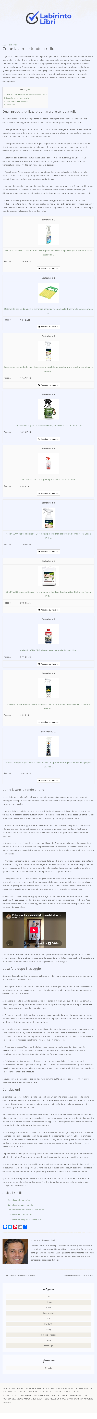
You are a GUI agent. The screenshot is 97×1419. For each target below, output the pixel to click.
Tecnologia (48, 1346)
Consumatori (48, 1313)
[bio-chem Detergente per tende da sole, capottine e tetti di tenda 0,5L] (48, 419)
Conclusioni (9, 105)
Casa (48, 1308)
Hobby (48, 1329)
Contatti (48, 1368)
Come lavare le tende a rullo (16, 98)
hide (28, 90)
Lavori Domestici (10, 45)
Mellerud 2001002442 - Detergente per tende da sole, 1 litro (48, 650)
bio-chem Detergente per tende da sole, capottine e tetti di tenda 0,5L (48, 425)
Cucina (49, 1319)
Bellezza (48, 1302)
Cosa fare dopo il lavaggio (16, 101)
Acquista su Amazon (50, 269)
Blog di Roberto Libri (48, 17)
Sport (48, 1340)
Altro (48, 1297)
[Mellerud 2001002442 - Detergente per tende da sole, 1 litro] (48, 644)
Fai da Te (48, 1324)
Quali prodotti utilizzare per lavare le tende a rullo (25, 95)
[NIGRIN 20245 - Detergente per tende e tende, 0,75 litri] (48, 473)
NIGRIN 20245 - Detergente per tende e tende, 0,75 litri (48, 480)
